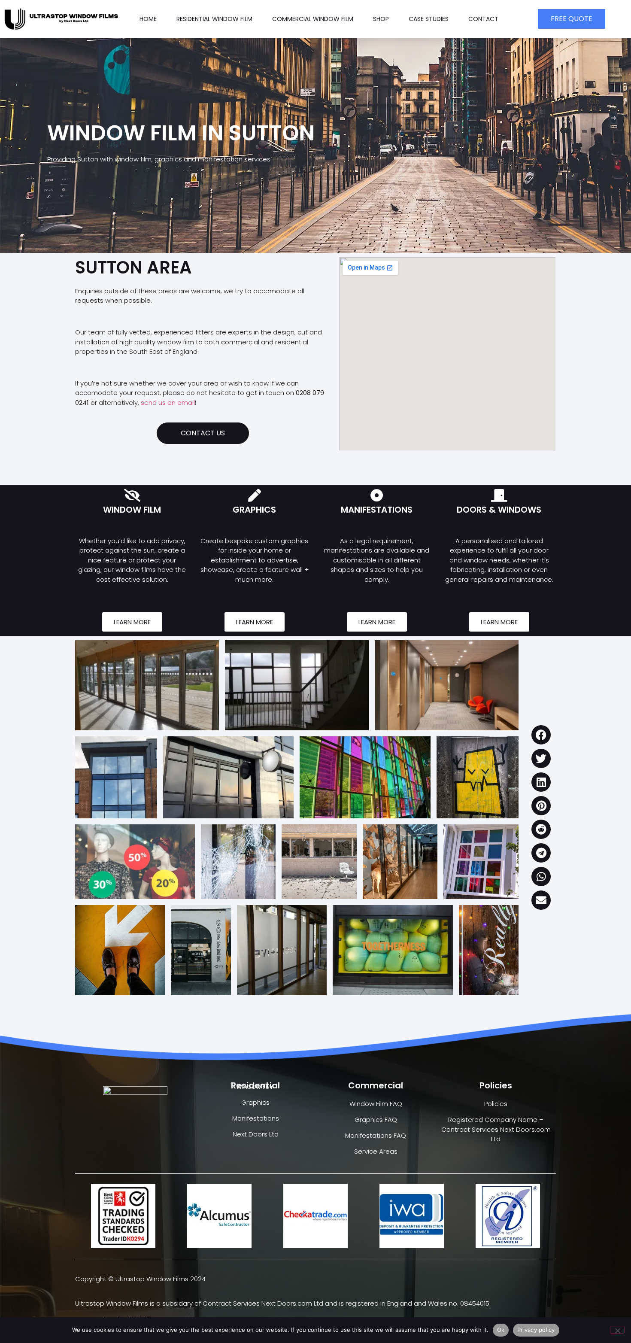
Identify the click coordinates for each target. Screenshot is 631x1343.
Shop (381, 19)
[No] (617, 1330)
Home (148, 19)
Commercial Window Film (312, 19)
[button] (541, 734)
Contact (483, 19)
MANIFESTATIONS (377, 510)
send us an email (168, 402)
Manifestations (255, 1118)
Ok (501, 1329)
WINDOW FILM (132, 510)
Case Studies (429, 19)
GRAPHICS (254, 510)
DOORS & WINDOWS (499, 510)
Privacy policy (536, 1329)
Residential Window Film (214, 19)
